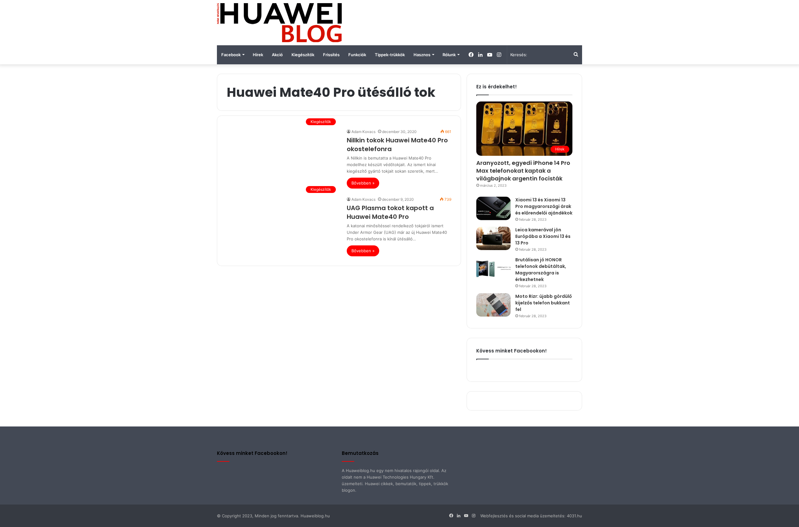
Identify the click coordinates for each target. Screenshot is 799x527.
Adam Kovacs (363, 131)
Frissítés (331, 54)
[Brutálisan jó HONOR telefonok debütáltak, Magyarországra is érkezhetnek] (493, 268)
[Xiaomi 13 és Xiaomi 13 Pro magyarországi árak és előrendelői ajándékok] (493, 208)
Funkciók (357, 54)
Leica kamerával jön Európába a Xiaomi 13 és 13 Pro (543, 236)
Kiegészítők (303, 54)
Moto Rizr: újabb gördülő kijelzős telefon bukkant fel (543, 303)
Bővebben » (363, 182)
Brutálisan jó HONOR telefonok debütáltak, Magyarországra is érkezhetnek (540, 270)
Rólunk (449, 54)
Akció (277, 54)
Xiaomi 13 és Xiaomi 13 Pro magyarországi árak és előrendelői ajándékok (543, 206)
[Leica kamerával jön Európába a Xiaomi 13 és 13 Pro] (493, 238)
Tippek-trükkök (390, 54)
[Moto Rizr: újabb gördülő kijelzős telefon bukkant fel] (493, 305)
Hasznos (422, 54)
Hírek (258, 54)
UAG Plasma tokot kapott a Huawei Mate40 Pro (390, 212)
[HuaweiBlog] (279, 22)
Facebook (231, 54)
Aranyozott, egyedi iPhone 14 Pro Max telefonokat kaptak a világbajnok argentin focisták (523, 170)
